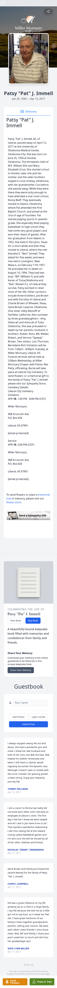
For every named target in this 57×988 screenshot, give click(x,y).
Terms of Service (37, 974)
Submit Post (28, 724)
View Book (15, 620)
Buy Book (33, 620)
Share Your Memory (20, 670)
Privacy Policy (19, 974)
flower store (13, 502)
